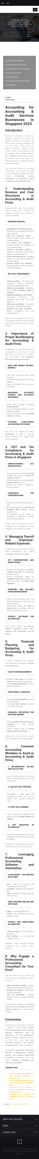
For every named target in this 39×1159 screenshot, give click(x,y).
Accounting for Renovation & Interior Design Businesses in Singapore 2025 (21, 1083)
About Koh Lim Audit (13, 1119)
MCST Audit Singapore (12, 77)
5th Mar (8, 97)
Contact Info (9, 1132)
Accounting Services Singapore (14, 60)
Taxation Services (10, 85)
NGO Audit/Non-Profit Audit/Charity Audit (17, 81)
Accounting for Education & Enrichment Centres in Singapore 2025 (21, 1096)
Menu (5, 1126)
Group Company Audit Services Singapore (17, 69)
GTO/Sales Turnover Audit (13, 73)
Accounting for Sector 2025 (20, 1104)
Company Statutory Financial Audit (15, 64)
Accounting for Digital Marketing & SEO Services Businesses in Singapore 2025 (21, 1076)
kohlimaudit (9, 100)
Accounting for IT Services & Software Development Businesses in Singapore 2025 (21, 1089)
